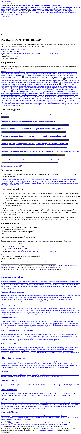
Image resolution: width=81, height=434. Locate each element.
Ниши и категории (9, 390)
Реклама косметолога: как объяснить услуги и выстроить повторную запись (26, 308)
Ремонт (46, 53)
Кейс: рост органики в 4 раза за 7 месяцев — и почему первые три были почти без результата (32, 403)
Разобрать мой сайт (8, 49)
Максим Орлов (53, 423)
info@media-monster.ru (16, 246)
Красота (37, 53)
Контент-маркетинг (43, 376)
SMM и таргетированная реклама (15, 305)
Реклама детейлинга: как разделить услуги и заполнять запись (22, 295)
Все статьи (4, 423)
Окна (42, 53)
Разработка (29, 423)
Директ (13, 423)
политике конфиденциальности (45, 430)
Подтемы (5, 371)
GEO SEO (17, 14)
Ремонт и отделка (28, 395)
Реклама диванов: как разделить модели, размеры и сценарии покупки (25, 299)
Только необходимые (63, 430)
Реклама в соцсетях (7, 376)
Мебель (3, 53)
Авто (33, 53)
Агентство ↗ (5, 16)
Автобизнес (65, 393)
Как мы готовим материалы (34, 416)
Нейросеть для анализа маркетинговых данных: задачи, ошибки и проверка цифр (28, 362)
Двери (8, 53)
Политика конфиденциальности (53, 424)
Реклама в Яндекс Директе (12, 292)
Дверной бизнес (24, 393)
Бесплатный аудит (16, 16)
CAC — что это (27, 384)
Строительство (54, 53)
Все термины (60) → (66, 386)
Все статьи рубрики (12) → (37, 314)
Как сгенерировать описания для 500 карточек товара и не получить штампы (39, 366)
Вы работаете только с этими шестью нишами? (18, 231)
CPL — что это (16, 384)
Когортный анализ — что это (42, 384)
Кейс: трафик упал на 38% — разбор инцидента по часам (58, 404)
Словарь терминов (9, 380)
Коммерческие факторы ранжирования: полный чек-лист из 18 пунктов (25, 406)
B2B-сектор (34, 393)
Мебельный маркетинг (9, 393)
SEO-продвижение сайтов (12, 277)
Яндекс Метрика (20, 375)
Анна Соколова (63, 423)
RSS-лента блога (42, 417)
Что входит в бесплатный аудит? (13, 229)
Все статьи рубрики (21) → (40, 327)
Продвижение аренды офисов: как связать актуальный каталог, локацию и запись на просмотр (42, 286)
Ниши (3, 5)
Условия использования (52, 416)
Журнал (16, 11)
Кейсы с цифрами (8, 343)
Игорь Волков (11, 424)
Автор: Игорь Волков (24, 419)
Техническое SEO (73, 375)
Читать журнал (21, 49)
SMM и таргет (21, 423)
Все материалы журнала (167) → (12, 166)
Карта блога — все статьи (36, 408)
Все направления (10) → (67, 395)
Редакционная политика (33, 424)
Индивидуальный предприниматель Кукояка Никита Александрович (35, 251)
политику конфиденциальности (49, 267)
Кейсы (9, 14)
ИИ (46, 423)
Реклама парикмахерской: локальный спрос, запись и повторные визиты (34, 312)
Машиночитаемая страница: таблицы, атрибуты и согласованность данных (53, 323)
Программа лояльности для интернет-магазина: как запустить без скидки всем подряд (38, 335)
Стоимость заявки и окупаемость (25, 376)
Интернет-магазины (60, 375)
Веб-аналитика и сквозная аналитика (17, 331)
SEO (9, 423)
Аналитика (37, 423)
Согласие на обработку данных (26, 417)
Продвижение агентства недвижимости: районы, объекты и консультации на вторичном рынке (39, 282)
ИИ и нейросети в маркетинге (13, 358)
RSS (65, 424)
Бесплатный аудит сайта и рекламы (13, 416)
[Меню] (1, 18)
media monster (6, 1)
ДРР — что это (6, 384)
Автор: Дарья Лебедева (8, 419)
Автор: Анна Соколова (72, 417)
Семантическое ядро (8, 375)
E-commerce (27, 53)
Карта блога (21, 424)
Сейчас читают (7, 399)
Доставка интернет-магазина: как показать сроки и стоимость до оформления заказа (29, 334)
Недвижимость (18, 53)
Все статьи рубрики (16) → (59, 367)
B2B (11, 53)
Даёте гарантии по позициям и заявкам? (16, 233)
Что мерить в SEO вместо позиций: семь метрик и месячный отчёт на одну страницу (38, 339)
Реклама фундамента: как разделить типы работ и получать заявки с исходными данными (45, 297)
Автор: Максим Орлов (56, 417)
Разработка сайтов (9, 318)
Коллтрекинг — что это (9, 386)
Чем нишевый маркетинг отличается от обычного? (19, 227)
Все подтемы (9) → (57, 376)
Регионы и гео (48, 375)
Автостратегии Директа (35, 375)
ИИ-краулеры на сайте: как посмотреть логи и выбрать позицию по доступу (26, 325)
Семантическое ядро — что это (48, 386)
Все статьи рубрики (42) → (42, 301)
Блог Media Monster (9, 412)
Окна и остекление (15, 395)
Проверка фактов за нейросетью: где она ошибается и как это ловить (43, 352)
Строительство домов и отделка (47, 395)
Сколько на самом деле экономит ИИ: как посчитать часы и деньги (41, 338)
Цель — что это (74, 384)
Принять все (5, 432)
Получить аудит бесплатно (47, 265)
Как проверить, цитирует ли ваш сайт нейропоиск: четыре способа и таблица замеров (45, 365)
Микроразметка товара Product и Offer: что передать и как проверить (24, 321)
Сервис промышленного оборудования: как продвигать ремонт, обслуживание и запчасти (31, 281)
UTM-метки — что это (60, 384)
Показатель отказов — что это (27, 386)
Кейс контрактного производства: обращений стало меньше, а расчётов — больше (28, 347)
